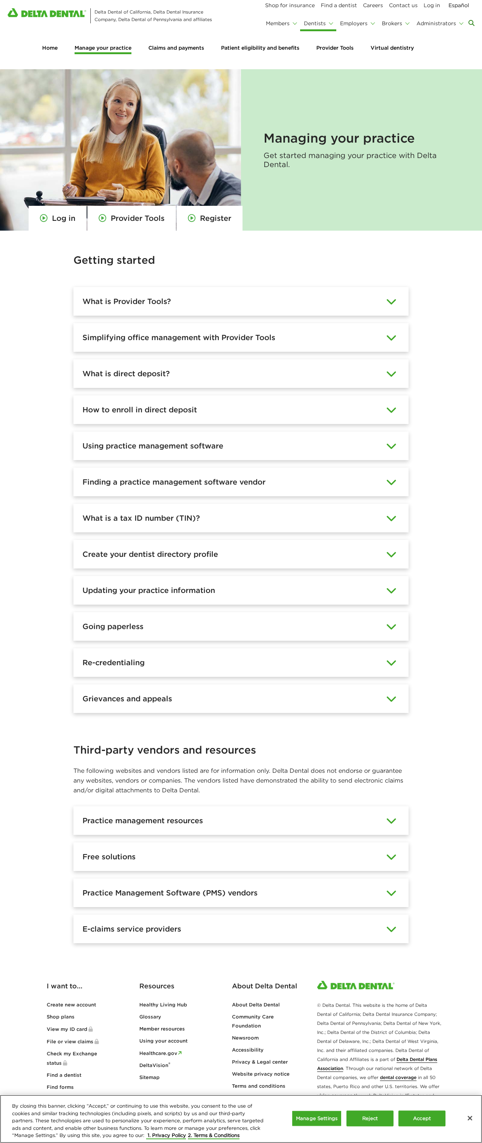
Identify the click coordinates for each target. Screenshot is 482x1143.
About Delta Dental (256, 1005)
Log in (63, 218)
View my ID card (67, 1029)
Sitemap (149, 1077)
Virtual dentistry (392, 47)
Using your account (163, 1041)
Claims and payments (176, 47)
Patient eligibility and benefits (260, 47)
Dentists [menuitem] (315, 23)
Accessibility (248, 1050)
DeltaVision (154, 1065)
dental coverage (398, 1077)
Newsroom (245, 1038)
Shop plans (61, 1017)
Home (50, 47)
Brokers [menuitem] (392, 23)
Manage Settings (316, 1118)
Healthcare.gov (158, 1053)
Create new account (71, 1005)
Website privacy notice (261, 1074)
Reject (370, 1118)
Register (215, 218)
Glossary (150, 1017)
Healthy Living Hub (163, 1005)
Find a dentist (64, 1075)
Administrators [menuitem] (436, 23)
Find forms (60, 1087)
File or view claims (70, 1041)
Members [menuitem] (278, 23)
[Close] (470, 1118)
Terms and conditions (258, 1086)
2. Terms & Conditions (213, 1135)
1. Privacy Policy (166, 1135)
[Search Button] (471, 23)
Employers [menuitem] (354, 23)
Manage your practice (103, 47)
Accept (422, 1118)
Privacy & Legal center (260, 1062)
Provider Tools (335, 47)
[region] (241, 1119)
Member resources (162, 1029)
